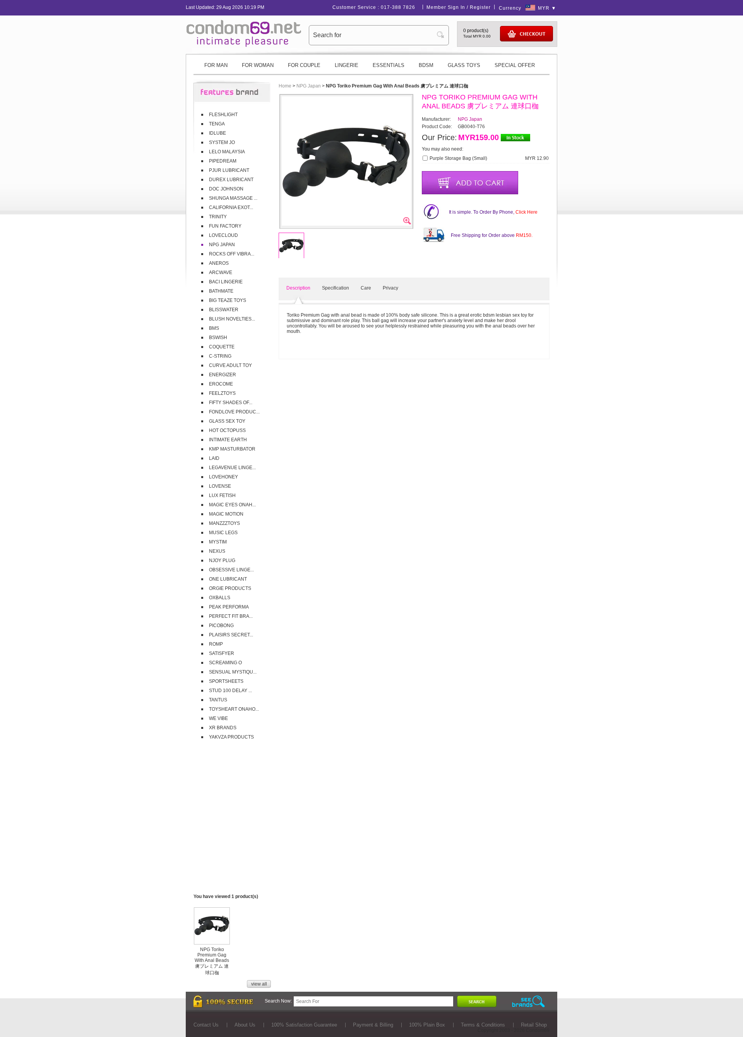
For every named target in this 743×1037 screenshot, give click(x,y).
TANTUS (218, 700)
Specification (335, 288)
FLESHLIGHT (223, 114)
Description (298, 288)
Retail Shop (534, 1025)
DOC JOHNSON (226, 189)
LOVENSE (220, 486)
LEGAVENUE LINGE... (232, 467)
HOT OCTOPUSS (227, 430)
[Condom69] (244, 45)
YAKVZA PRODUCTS (231, 737)
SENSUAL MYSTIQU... (233, 672)
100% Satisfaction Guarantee (304, 1025)
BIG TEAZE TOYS (227, 300)
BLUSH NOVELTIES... (232, 319)
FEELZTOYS (222, 393)
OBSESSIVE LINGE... (231, 569)
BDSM (426, 65)
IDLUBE (217, 133)
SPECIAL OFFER (515, 65)
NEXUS (217, 551)
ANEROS (219, 263)
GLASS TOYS (464, 65)
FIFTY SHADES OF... (230, 402)
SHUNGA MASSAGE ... (233, 198)
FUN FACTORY (225, 226)
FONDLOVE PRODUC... (234, 412)
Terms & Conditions (483, 1025)
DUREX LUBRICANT (231, 179)
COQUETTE (222, 347)
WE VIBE (218, 718)
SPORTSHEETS (226, 681)
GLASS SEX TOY (227, 421)
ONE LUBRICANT (228, 579)
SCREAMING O (225, 662)
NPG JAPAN (222, 244)
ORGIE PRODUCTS (230, 588)
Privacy (390, 288)
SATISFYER (221, 653)
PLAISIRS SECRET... (231, 635)
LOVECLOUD (223, 235)
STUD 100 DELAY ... (230, 690)
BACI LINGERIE (226, 282)
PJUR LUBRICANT (229, 170)
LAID (214, 458)
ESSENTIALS (388, 65)
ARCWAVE (220, 272)
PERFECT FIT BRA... (231, 616)
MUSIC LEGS (223, 532)
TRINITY (218, 216)
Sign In (456, 7)
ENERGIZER (222, 374)
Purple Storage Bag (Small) (458, 158)
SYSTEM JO (222, 142)
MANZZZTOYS (224, 523)
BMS (214, 328)
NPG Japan (308, 86)
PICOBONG (221, 625)
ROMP (216, 644)
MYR (544, 8)
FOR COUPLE (304, 65)
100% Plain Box (427, 1025)
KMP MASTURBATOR (232, 449)
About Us (245, 1025)
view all (259, 984)
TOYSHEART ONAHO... (234, 709)
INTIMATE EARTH (228, 439)
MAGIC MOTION (226, 514)
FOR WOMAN (258, 65)
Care (366, 288)
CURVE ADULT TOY (230, 365)
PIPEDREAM (222, 161)
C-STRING (220, 356)
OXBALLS (219, 597)
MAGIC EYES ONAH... (232, 504)
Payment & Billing (373, 1025)
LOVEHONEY (223, 477)
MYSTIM (218, 542)
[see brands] (528, 1001)
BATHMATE (221, 291)
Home (285, 86)
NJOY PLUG (222, 560)
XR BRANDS (222, 727)
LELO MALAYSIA (227, 151)
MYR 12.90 (537, 158)
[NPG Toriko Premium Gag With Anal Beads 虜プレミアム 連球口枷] (211, 941)
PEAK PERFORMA (229, 607)
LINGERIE (346, 65)
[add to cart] (470, 182)
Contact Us (206, 1025)
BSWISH (218, 337)
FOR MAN (216, 65)
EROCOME (221, 384)
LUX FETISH (222, 495)
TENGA (217, 124)
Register (480, 7)
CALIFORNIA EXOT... (231, 207)
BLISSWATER (223, 309)
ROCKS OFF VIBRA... (231, 254)
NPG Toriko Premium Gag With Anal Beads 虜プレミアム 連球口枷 (212, 961)
